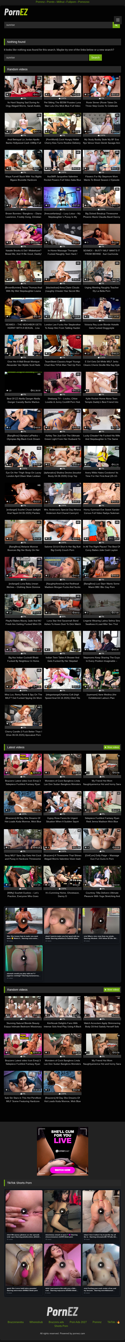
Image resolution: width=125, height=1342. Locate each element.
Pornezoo (83, 1)
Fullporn (71, 1)
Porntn (51, 1)
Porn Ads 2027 (78, 1322)
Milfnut (60, 1)
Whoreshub (36, 1322)
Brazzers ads (56, 1322)
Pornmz (40, 1)
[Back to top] (114, 1332)
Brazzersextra (16, 1322)
